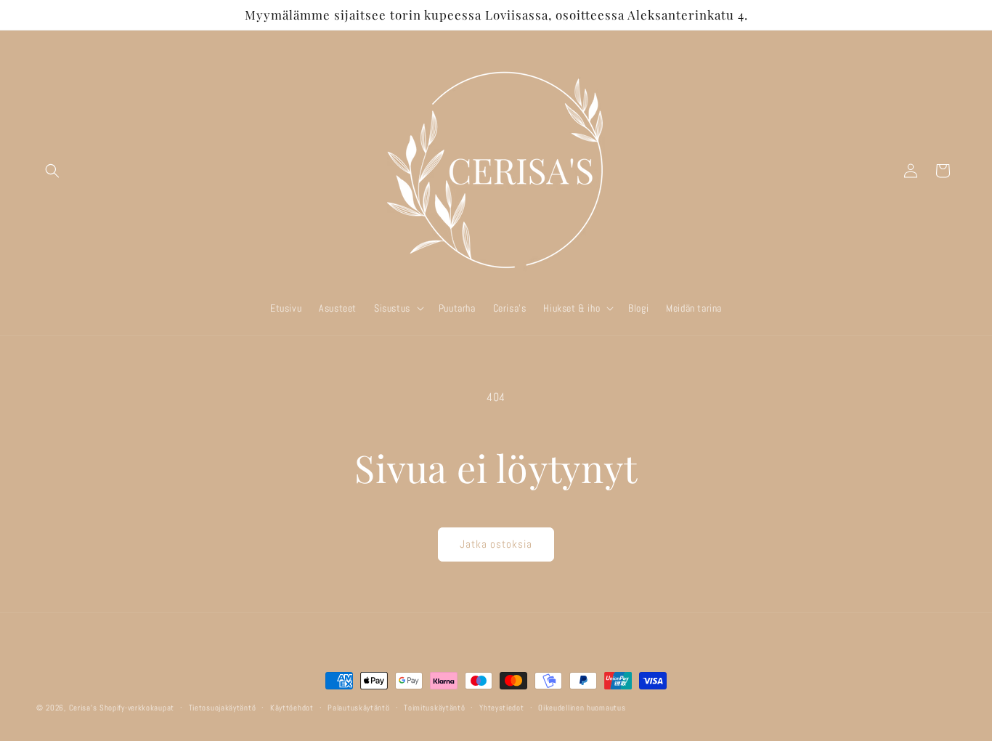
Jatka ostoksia (496, 544)
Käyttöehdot (292, 707)
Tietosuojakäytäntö (222, 707)
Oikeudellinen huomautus (581, 707)
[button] (52, 171)
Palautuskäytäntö (358, 707)
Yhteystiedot (501, 707)
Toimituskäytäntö (434, 707)
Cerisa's (83, 707)
